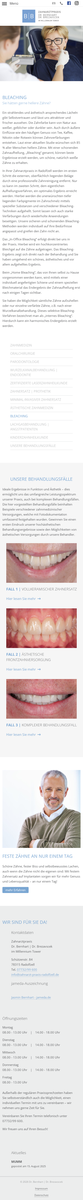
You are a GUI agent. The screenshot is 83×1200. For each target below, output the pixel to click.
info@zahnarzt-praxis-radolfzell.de (35, 975)
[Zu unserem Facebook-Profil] (69, 3)
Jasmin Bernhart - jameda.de (31, 997)
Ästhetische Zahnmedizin (31, 408)
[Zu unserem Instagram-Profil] (77, 3)
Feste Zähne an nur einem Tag (37, 856)
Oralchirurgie (22, 353)
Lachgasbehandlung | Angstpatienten (29, 426)
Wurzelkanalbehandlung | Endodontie (34, 372)
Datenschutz (41, 1195)
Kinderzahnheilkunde (29, 437)
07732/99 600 (27, 969)
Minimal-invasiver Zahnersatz (35, 399)
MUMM (16, 1162)
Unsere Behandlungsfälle (33, 445)
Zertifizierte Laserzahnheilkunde (38, 383)
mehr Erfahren (15, 890)
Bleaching (19, 416)
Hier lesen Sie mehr (21, 598)
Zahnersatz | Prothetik (30, 391)
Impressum (41, 1188)
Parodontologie (24, 362)
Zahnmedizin (21, 345)
